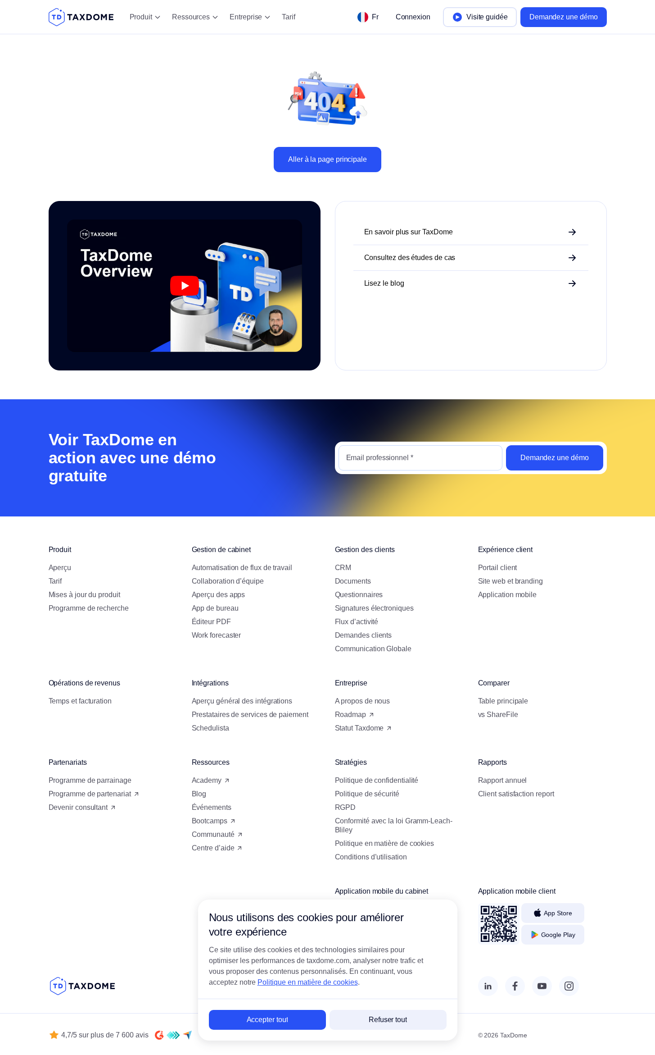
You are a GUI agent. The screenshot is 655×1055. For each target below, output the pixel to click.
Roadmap (350, 714)
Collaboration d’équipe (228, 581)
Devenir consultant (78, 807)
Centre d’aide (213, 848)
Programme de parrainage (90, 780)
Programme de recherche (89, 608)
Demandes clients (363, 635)
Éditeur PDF (211, 622)
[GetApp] (173, 1035)
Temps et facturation (80, 701)
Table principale (503, 701)
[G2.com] (159, 1035)
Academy (206, 780)
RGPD (345, 807)
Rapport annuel (502, 780)
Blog (199, 794)
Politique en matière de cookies (384, 843)
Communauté (213, 834)
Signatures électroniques (374, 608)
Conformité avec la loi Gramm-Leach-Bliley (393, 825)
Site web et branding (510, 581)
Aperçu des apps (218, 594)
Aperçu (60, 567)
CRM (343, 567)
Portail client (497, 567)
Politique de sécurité (367, 794)
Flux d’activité (357, 622)
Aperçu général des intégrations (242, 701)
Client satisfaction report (516, 794)
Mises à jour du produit (84, 594)
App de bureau (215, 608)
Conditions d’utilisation (371, 857)
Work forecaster (216, 635)
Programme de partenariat (90, 794)
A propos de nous (362, 701)
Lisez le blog (384, 283)
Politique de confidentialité (377, 780)
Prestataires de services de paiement (250, 714)
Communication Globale (373, 649)
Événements (211, 807)
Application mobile (507, 594)
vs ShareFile (498, 714)
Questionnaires (359, 594)
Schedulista (210, 728)
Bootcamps (209, 821)
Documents (353, 581)
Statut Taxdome (359, 728)
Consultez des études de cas (410, 257)
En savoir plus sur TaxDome (408, 232)
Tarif (288, 17)
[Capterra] (187, 1035)
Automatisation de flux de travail (242, 567)
